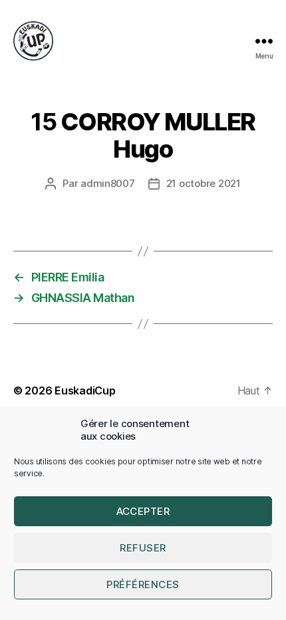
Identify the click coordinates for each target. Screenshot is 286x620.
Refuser (143, 548)
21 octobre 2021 (203, 183)
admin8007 (107, 183)
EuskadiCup (85, 390)
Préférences (143, 584)
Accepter (143, 511)
